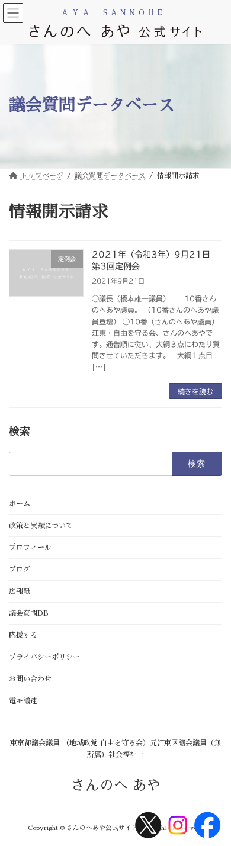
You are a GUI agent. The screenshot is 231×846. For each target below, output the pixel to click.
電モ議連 (23, 701)
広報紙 (19, 591)
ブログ (19, 569)
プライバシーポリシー (44, 657)
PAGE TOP (212, 809)
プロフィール (30, 547)
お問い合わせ (30, 679)
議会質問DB (29, 613)
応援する (23, 635)
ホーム (19, 503)
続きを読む (195, 391)
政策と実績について (41, 525)
